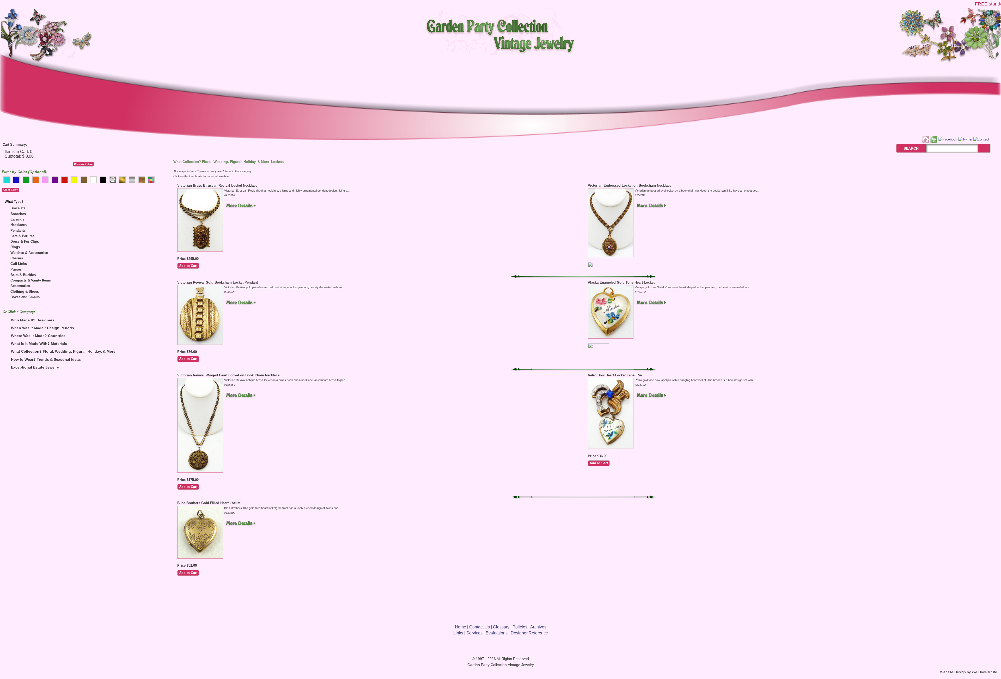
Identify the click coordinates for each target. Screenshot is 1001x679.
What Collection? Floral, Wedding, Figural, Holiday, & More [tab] (63, 351)
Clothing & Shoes (24, 291)
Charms (16, 258)
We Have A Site (984, 672)
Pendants (18, 231)
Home (460, 627)
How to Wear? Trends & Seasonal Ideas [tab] (46, 359)
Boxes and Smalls (25, 297)
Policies (519, 627)
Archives (538, 627)
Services (474, 633)
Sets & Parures (22, 236)
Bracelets (17, 208)
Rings (15, 247)
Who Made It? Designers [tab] (32, 320)
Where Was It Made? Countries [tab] (38, 336)
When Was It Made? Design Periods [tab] (42, 328)
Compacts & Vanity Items (30, 280)
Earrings (17, 219)
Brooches (18, 214)
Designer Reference (529, 633)
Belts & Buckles (23, 275)
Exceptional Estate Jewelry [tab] (35, 367)
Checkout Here (83, 164)
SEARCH (905, 148)
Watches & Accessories (29, 253)
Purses (16, 269)
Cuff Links (18, 264)
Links (458, 633)
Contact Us (479, 627)
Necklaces (18, 225)
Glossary (501, 627)
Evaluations (497, 633)
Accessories (20, 286)
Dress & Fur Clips (24, 241)
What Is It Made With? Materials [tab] (39, 343)
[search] (984, 148)
